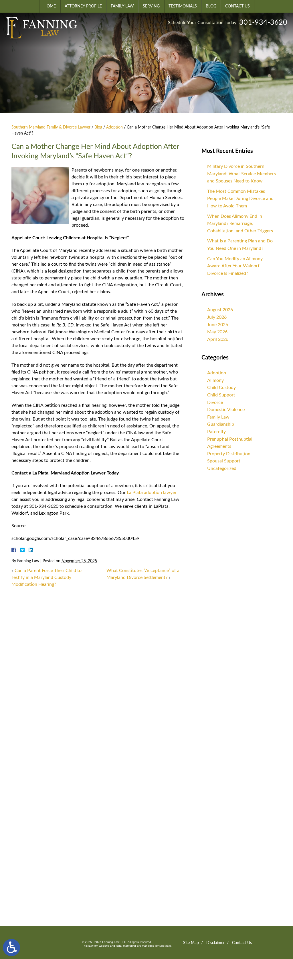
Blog (211, 6)
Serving (151, 6)
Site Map (191, 943)
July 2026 (217, 317)
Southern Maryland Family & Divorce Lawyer (50, 127)
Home (49, 6)
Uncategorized (221, 468)
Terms (80, 874)
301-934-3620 (263, 22)
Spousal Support (223, 461)
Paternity (216, 431)
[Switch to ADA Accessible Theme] (11, 947)
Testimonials (183, 6)
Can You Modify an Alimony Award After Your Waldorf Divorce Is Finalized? (235, 266)
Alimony (215, 380)
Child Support (221, 395)
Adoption (114, 127)
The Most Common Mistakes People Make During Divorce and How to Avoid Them (240, 198)
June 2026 (217, 324)
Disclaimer (215, 943)
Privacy (69, 874)
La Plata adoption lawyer (152, 492)
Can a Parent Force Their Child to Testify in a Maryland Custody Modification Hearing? (46, 577)
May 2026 (217, 332)
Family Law (122, 6)
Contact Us (237, 6)
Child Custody (221, 387)
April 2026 (217, 339)
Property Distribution (228, 454)
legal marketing (126, 945)
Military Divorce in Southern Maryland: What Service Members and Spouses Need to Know (241, 173)
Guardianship (220, 424)
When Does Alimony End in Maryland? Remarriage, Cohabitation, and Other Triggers (240, 223)
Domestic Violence (226, 409)
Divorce (215, 402)
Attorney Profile (83, 6)
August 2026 (220, 310)
